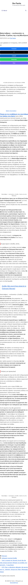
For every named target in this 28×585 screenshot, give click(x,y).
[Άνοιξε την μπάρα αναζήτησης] (26, 10)
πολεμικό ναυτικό (7, 558)
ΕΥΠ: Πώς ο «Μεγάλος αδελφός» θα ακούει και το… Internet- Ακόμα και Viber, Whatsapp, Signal (14, 570)
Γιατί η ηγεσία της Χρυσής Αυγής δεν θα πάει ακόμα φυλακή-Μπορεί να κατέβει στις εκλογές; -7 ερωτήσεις (13, 563)
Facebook (14, 48)
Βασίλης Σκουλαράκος (11, 110)
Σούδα (15, 558)
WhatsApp (14, 59)
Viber (14, 63)
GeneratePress (14, 582)
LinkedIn (14, 55)
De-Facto (16, 3)
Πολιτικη (4, 556)
